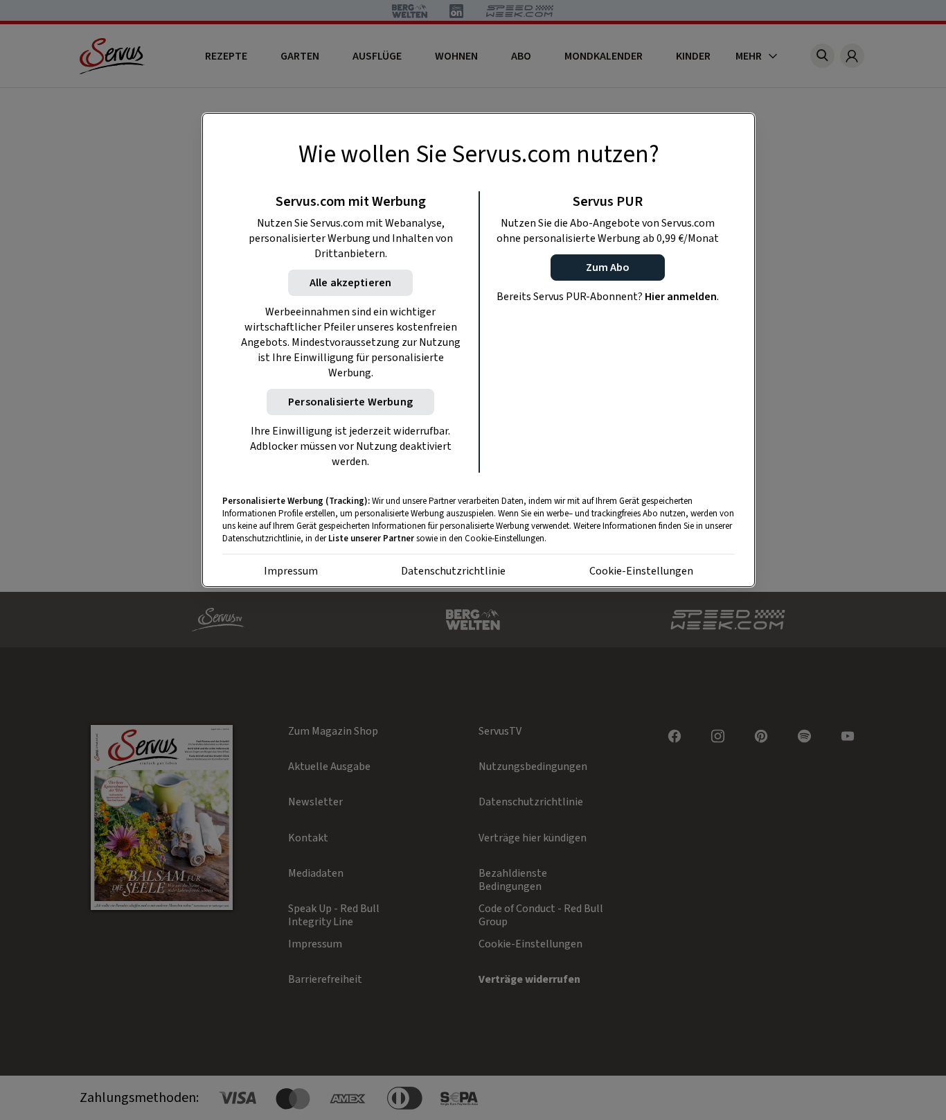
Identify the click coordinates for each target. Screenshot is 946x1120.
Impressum (291, 571)
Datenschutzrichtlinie (453, 571)
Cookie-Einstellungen (641, 571)
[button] (608, 267)
